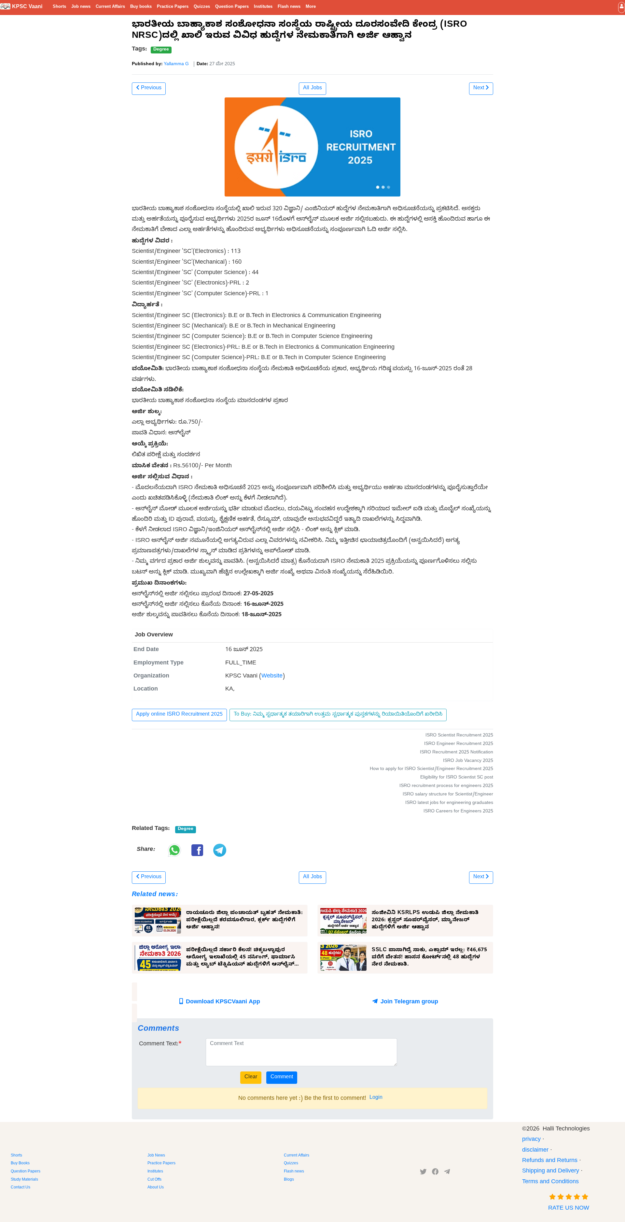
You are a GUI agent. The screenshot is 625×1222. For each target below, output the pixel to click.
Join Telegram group (408, 1002)
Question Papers (232, 7)
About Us (155, 1187)
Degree (161, 50)
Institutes (263, 7)
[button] (621, 7)
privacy (531, 1140)
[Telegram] (447, 1173)
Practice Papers (172, 7)
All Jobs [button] (312, 88)
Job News (156, 1155)
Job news (80, 7)
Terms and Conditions (550, 1182)
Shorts (59, 7)
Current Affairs (110, 7)
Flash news (289, 7)
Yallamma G (176, 64)
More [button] (311, 7)
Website (272, 677)
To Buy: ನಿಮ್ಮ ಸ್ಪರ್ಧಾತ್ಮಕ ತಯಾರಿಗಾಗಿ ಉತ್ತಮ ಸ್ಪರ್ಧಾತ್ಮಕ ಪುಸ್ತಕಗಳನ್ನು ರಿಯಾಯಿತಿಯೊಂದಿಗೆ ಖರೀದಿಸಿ (338, 715)
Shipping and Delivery (550, 1172)
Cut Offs (154, 1180)
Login (375, 1098)
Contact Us (20, 1187)
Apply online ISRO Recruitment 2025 (179, 715)
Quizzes (202, 7)
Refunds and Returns (549, 1161)
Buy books (141, 7)
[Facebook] (435, 1173)
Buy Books (20, 1163)
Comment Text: (158, 1044)
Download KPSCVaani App (222, 1002)
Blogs (289, 1180)
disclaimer (535, 1151)
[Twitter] (423, 1173)
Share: (146, 850)
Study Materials (24, 1180)
